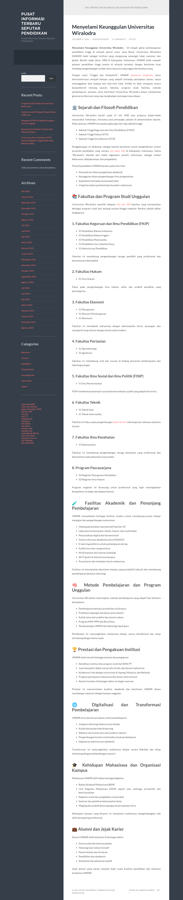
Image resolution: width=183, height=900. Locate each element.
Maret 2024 (26, 305)
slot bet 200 (26, 411)
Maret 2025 (26, 242)
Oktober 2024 (27, 271)
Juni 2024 (25, 293)
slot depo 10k (117, 150)
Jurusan (24, 358)
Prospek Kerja (27, 369)
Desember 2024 (28, 259)
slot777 (24, 416)
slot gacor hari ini (28, 438)
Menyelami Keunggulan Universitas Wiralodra (113, 29)
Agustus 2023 (27, 328)
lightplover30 (100, 39)
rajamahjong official (30, 433)
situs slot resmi (28, 435)
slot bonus (25, 426)
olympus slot (26, 431)
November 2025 (28, 208)
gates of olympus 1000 (31, 409)
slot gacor (25, 421)
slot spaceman (27, 443)
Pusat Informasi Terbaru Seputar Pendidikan (34, 24)
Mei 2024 (25, 299)
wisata (24, 386)
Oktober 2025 (27, 214)
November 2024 (28, 265)
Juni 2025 (25, 231)
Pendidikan (26, 364)
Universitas (26, 381)
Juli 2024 (25, 288)
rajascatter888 (28, 404)
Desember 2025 (28, 202)
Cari (23, 73)
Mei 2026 (25, 191)
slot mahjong (27, 440)
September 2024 (28, 276)
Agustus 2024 (27, 282)
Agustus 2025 (27, 220)
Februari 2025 (27, 248)
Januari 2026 (27, 197)
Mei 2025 (25, 237)
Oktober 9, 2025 (80, 39)
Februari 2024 (27, 310)
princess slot (26, 428)
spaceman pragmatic (141, 75)
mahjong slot (27, 418)
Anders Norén (146, 890)
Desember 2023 (28, 322)
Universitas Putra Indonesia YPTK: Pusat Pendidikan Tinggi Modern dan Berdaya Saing (37, 140)
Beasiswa (25, 352)
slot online (25, 423)
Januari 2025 (27, 254)
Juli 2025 (25, 225)
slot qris (24, 414)
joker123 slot (120, 422)
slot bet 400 (123, 204)
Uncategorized (27, 375)
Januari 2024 (27, 316)
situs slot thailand (29, 406)
